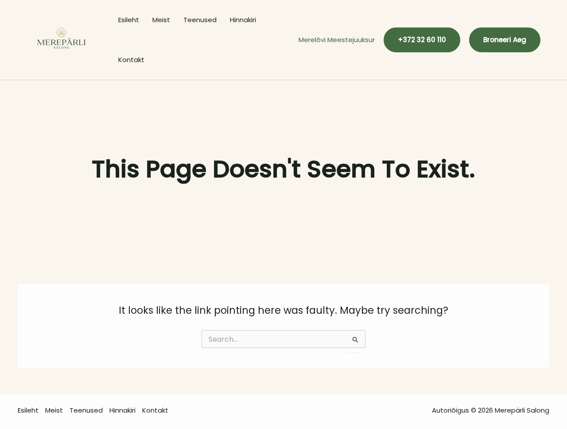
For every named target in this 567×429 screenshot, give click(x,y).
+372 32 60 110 (422, 39)
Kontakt (131, 59)
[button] (504, 39)
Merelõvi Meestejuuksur (337, 39)
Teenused (200, 19)
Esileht (128, 19)
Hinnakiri (243, 19)
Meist (161, 19)
